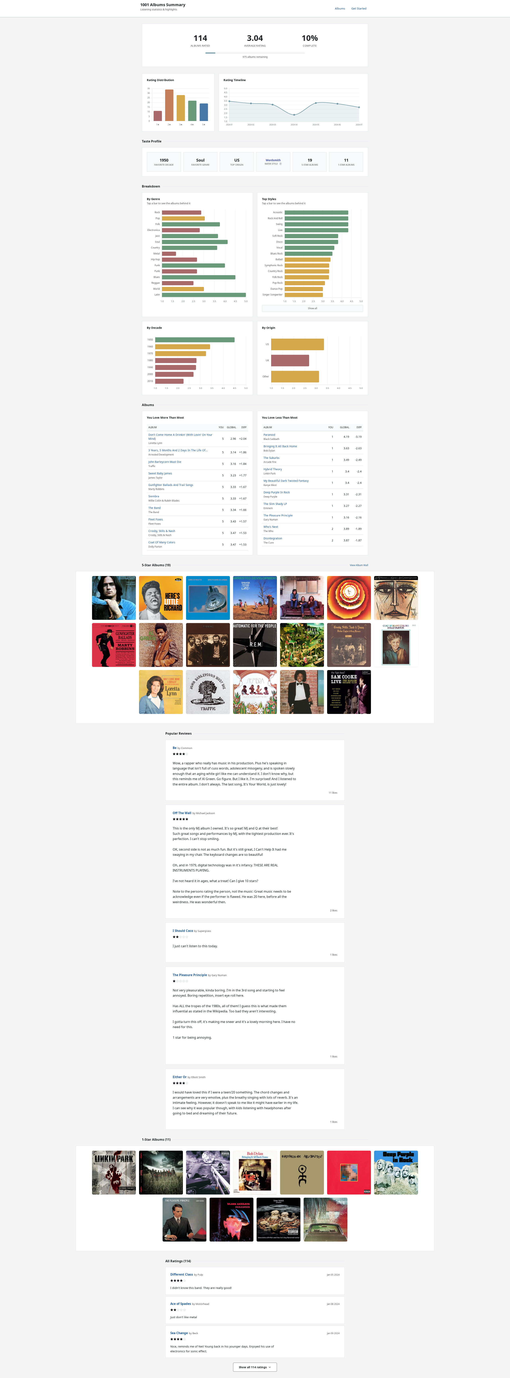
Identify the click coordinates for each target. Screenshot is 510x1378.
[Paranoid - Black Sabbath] (231, 1220)
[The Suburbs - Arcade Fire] (325, 1220)
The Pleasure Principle (278, 515)
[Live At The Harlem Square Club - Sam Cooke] (349, 692)
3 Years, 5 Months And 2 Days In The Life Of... (178, 450)
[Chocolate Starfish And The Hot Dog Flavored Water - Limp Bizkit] (278, 1220)
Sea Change (179, 1333)
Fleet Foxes (155, 519)
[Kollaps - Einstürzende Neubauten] (302, 1172)
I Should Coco (183, 931)
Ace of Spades (180, 1304)
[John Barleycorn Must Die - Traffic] (208, 692)
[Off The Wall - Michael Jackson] (302, 692)
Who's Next (271, 527)
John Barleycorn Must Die (164, 462)
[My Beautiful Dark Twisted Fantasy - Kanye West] (349, 1172)
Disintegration (273, 538)
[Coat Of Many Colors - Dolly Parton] (396, 645)
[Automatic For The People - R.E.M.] (255, 645)
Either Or (180, 1077)
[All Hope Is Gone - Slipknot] (161, 1172)
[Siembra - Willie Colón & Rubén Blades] (255, 692)
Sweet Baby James (160, 473)
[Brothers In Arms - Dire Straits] (208, 598)
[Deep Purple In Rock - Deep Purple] (396, 1172)
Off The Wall (182, 813)
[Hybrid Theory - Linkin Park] (114, 1172)
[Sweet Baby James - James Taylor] (114, 598)
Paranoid (269, 435)
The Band (154, 508)
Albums (340, 8)
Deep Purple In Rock (277, 492)
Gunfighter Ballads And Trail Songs (170, 485)
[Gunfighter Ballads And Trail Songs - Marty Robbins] (114, 645)
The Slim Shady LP (275, 504)
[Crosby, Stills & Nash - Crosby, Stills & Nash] (302, 598)
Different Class (181, 1274)
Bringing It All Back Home (280, 446)
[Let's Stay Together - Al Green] (161, 645)
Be (175, 748)
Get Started (359, 8)
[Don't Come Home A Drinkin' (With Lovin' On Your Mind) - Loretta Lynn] (161, 692)
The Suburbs (272, 458)
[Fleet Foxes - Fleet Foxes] (302, 645)
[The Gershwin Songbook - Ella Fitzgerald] (396, 598)
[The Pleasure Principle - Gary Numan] (184, 1220)
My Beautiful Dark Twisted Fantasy (286, 481)
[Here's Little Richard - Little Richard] (161, 598)
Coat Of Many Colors (161, 542)
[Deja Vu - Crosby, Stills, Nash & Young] (349, 645)
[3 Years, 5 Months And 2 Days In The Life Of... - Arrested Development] (255, 598)
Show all (312, 308)
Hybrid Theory (273, 469)
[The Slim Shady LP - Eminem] (208, 1172)
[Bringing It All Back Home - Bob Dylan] (255, 1172)
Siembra (153, 496)
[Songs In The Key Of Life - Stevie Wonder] (349, 598)
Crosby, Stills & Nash (161, 531)
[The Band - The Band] (208, 645)
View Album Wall (359, 565)
